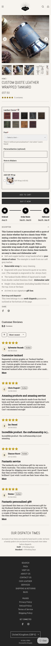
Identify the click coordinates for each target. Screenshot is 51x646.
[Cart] (48, 6)
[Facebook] (22, 624)
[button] (5, 39)
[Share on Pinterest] (8, 311)
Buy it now (25, 201)
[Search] (42, 6)
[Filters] (4, 334)
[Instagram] (28, 624)
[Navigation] (2, 6)
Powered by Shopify (25, 643)
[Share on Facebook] (3, 311)
